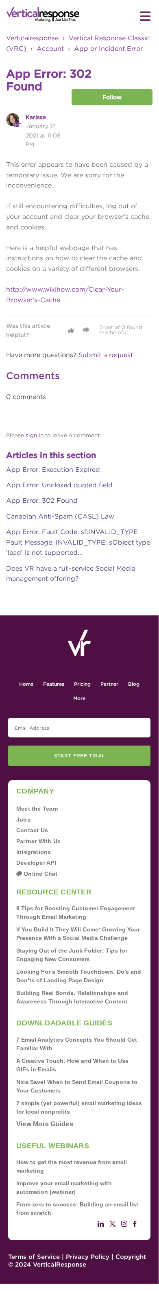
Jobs (23, 819)
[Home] (43, 14)
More (79, 698)
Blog (133, 684)
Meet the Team (37, 808)
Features (53, 684)
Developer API (36, 862)
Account (50, 48)
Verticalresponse (32, 38)
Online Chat (40, 873)
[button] (71, 330)
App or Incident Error (108, 48)
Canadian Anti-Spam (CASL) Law (60, 516)
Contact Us (32, 830)
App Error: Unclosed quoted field (59, 485)
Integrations (33, 851)
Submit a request (105, 355)
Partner (109, 684)
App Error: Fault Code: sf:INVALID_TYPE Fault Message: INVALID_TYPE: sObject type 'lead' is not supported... (78, 542)
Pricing (82, 684)
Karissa (36, 117)
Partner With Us (38, 841)
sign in (35, 435)
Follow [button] (112, 97)
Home (26, 684)
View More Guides (44, 1124)
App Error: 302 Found (42, 500)
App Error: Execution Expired (53, 469)
